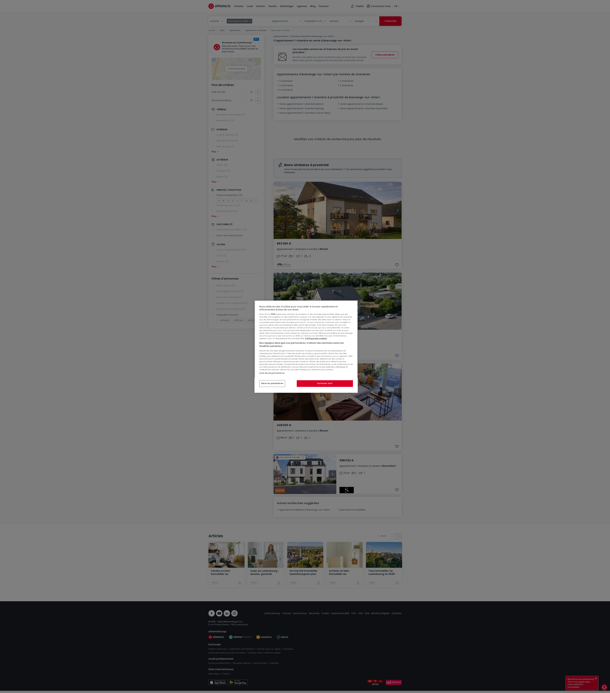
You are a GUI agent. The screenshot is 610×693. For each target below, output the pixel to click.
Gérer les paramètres (272, 383)
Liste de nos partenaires (272, 373)
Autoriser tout (324, 383)
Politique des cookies (316, 338)
